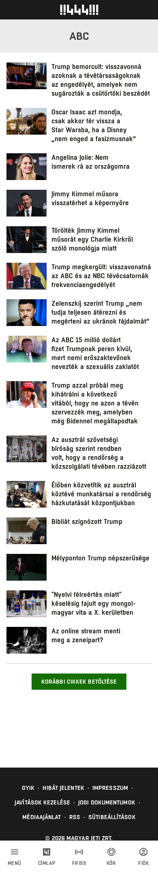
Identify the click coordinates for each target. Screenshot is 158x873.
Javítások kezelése (42, 802)
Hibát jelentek (63, 788)
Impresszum (110, 788)
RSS (74, 817)
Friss (79, 863)
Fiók (143, 863)
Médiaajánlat (41, 817)
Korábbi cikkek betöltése (79, 681)
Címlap (47, 863)
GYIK (28, 788)
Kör (111, 863)
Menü (14, 863)
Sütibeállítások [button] (112, 817)
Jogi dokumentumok (106, 802)
